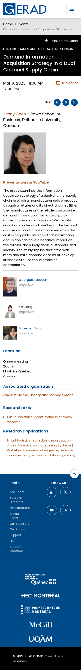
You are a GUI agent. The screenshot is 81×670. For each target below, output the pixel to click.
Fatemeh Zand (31, 328)
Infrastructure (20, 508)
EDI (12, 541)
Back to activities (64, 41)
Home (8, 24)
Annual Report (15, 516)
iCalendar (70, 83)
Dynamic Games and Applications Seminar (38, 49)
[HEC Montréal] (40, 595)
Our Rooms (18, 529)
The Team (17, 492)
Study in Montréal (16, 549)
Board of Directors (16, 500)
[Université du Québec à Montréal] (40, 639)
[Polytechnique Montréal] (40, 610)
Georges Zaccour (33, 279)
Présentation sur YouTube (26, 182)
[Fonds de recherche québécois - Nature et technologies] (40, 580)
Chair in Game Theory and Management (38, 395)
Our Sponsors (19, 524)
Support (15, 535)
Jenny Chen (14, 114)
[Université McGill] (40, 625)
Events (23, 24)
